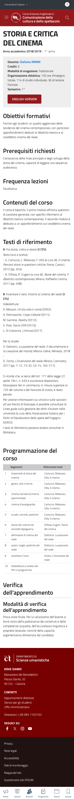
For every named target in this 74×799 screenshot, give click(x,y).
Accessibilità (11, 758)
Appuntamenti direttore (19, 698)
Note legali (10, 751)
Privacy (8, 743)
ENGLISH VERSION (24, 99)
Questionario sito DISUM (18, 780)
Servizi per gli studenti (18, 702)
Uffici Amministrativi (17, 707)
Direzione (10, 714)
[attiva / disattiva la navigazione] (6, 17)
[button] (27, 4)
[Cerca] (67, 17)
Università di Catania (14, 4)
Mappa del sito (12, 773)
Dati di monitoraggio (16, 765)
